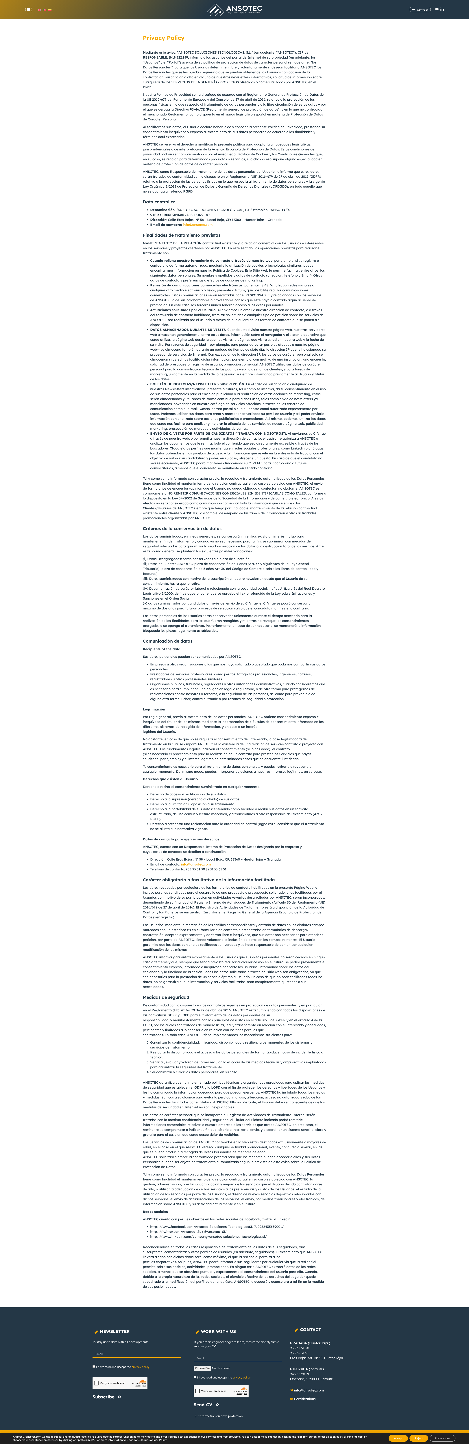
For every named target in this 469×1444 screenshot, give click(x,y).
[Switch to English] (39, 9)
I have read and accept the (122, 1367)
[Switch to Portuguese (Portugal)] (44, 9)
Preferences (442, 1438)
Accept (398, 1438)
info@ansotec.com (198, 225)
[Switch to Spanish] (49, 9)
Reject (419, 1438)
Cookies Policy (157, 1440)
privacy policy (140, 1367)
